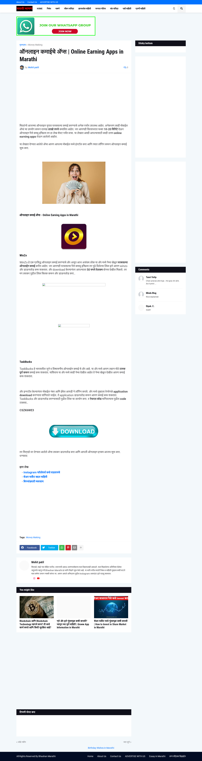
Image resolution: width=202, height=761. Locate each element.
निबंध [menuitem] (49, 8)
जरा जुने (126, 742)
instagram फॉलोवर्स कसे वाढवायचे (42, 472)
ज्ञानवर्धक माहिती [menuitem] (84, 8)
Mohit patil (37, 562)
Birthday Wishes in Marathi (101, 748)
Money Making (35, 45)
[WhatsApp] (62, 547)
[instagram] (34, 578)
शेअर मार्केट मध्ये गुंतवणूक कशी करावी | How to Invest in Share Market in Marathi (111, 624)
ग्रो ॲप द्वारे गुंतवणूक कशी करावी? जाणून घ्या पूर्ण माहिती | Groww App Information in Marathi (73, 624)
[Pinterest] (68, 547)
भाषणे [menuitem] (57, 8)
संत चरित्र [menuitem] (114, 8)
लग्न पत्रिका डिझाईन (177, 756)
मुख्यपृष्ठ (23, 45)
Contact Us (32, 2)
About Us (20, 2)
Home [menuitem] (39, 8)
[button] (174, 8)
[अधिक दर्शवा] (80, 547)
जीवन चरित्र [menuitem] (69, 8)
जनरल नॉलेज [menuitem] (100, 8)
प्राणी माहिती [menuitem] (140, 8)
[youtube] (38, 578)
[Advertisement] (74, 98)
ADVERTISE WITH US (49, 2)
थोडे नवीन (22, 742)
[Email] (74, 547)
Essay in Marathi (157, 756)
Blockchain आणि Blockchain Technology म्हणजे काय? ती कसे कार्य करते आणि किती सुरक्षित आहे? (35, 624)
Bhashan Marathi (47, 756)
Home (90, 756)
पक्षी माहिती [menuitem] (127, 8)
